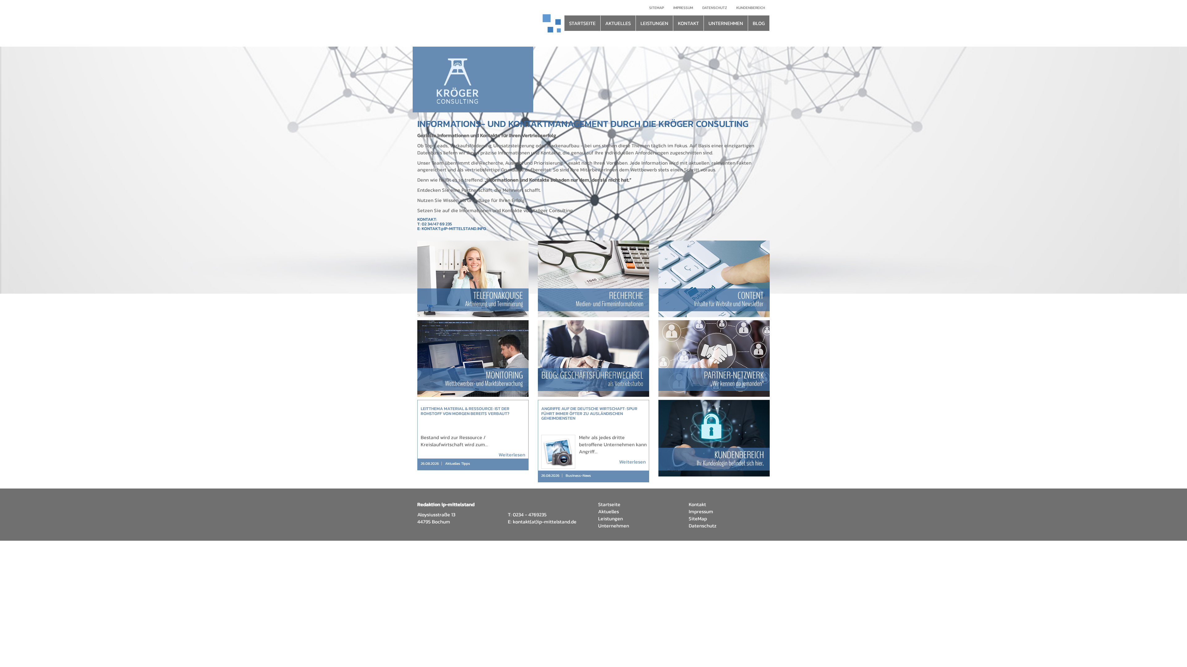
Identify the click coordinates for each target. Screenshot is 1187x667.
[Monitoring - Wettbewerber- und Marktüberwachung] (473, 358)
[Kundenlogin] (714, 438)
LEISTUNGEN (654, 23)
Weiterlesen (512, 454)
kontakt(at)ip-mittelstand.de (544, 521)
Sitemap (656, 7)
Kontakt (697, 504)
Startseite (609, 504)
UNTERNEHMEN (725, 23)
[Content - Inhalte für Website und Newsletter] (714, 279)
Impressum (683, 7)
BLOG (759, 23)
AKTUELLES (618, 23)
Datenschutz (714, 7)
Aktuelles (608, 511)
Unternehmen (613, 525)
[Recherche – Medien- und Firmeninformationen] (593, 279)
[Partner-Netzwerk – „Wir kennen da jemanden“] (714, 358)
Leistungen (610, 518)
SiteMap (698, 518)
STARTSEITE (582, 23)
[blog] (593, 358)
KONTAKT (688, 23)
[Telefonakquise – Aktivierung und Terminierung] (473, 279)
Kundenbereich (750, 7)
